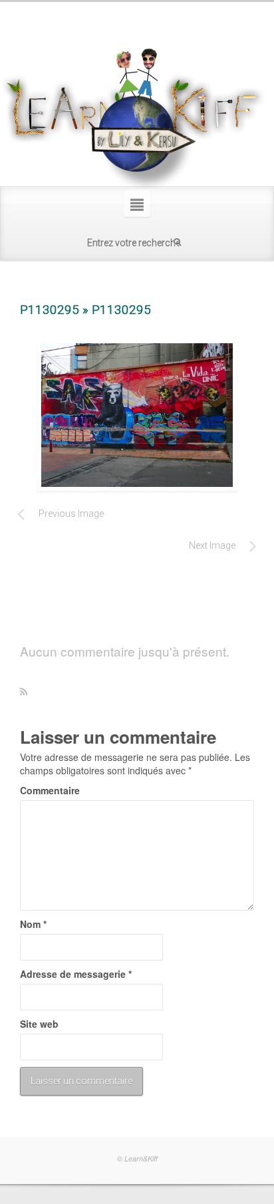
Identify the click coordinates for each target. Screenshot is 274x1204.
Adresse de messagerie (76, 973)
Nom (33, 924)
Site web (39, 1023)
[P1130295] (137, 415)
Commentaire (50, 790)
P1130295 (49, 309)
